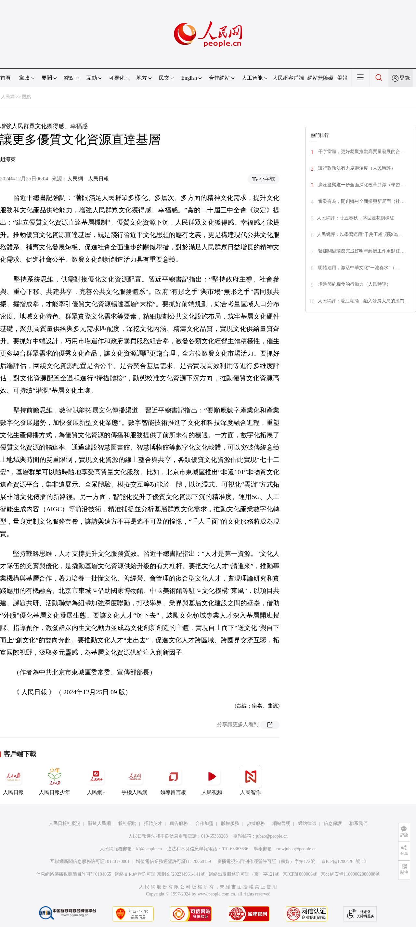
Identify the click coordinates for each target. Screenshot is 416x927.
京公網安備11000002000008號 (350, 874)
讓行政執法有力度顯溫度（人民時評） (356, 168)
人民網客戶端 (288, 78)
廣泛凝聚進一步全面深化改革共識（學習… (361, 184)
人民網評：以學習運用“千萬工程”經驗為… (360, 234)
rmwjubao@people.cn (296, 848)
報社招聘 (127, 823)
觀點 (26, 96)
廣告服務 (179, 823)
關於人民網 (99, 823)
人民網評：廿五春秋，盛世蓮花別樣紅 (355, 217)
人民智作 (250, 792)
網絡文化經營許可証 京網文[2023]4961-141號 (160, 874)
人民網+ (96, 792)
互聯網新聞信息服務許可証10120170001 (90, 861)
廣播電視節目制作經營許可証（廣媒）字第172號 (266, 861)
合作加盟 (204, 823)
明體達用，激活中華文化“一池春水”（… (358, 267)
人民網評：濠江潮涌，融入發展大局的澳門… (363, 300)
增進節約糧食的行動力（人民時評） (354, 284)
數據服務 (256, 823)
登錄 (404, 78)
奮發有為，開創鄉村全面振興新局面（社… (361, 201)
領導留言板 (173, 792)
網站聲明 (281, 823)
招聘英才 (153, 823)
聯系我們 (358, 823)
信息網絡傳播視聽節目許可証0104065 (73, 874)
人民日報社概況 (65, 823)
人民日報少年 (54, 792)
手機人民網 (135, 792)
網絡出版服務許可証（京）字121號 (244, 874)
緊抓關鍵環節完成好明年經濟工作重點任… (361, 251)
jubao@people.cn (272, 836)
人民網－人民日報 (88, 178)
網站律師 (307, 823)
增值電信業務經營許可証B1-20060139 (173, 861)
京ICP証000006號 (300, 874)
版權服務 (230, 823)
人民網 (8, 96)
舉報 (342, 78)
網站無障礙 (320, 78)
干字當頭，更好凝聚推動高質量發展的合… (361, 151)
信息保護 (333, 823)
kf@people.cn (149, 848)
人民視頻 (212, 792)
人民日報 (13, 792)
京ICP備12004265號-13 (343, 861)
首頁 (5, 78)
